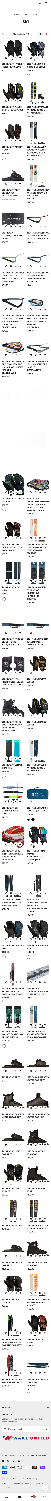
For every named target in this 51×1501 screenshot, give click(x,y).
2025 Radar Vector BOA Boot (37, 1264)
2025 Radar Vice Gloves (10, 1301)
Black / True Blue (3, 957)
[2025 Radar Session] (13, 1211)
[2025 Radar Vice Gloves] (13, 1285)
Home (16, 14)
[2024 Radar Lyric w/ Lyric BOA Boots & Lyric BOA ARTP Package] (38, 530)
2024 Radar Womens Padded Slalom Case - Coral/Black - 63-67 (13, 993)
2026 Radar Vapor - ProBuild (37, 1381)
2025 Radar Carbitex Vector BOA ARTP (38, 1078)
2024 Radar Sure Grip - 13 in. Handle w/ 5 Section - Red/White (12, 855)
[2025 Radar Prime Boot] (38, 1174)
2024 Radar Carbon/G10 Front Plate (12, 236)
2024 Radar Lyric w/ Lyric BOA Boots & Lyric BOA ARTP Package (37, 549)
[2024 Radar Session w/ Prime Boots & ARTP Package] (38, 751)
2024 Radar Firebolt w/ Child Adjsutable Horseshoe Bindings (13, 415)
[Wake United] (25, 3)
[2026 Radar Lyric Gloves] (38, 1325)
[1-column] (40, 34)
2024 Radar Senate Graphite (12, 766)
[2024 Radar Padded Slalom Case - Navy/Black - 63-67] (13, 625)
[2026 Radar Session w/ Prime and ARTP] (13, 1365)
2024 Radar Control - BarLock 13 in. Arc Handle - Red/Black (38, 236)
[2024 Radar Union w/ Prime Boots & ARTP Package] (13, 886)
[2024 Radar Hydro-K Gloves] (13, 484)
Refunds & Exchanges (30, 1479)
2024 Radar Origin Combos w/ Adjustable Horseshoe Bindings (36, 593)
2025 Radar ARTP (11, 1077)
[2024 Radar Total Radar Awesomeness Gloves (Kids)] (38, 837)
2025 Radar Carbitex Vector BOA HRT (38, 1116)
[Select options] (6, 57)
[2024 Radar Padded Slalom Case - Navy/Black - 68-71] (38, 625)
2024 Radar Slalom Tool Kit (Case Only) (38, 809)
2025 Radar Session (12, 1225)
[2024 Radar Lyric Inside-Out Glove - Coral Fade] (13, 530)
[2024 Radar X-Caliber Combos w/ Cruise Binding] (13, 1017)
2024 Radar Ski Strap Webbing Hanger (10, 811)
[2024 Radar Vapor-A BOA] (13, 931)
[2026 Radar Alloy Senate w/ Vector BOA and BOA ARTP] (13, 1325)
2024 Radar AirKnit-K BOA (12, 148)
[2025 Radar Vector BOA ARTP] (13, 1248)
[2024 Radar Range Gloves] (38, 708)
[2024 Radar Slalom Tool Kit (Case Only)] (38, 794)
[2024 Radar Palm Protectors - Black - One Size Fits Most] (13, 665)
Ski (26, 14)
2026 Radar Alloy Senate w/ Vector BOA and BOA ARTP (12, 1342)
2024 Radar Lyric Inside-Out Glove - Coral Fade (12, 547)
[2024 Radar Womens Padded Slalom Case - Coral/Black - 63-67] (13, 974)
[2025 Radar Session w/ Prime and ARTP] (38, 1211)
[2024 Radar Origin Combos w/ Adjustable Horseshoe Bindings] (38, 573)
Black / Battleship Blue (28, 607)
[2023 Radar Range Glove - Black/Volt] (13, 93)
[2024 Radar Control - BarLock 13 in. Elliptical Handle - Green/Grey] (13, 259)
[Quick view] (20, 57)
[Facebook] (3, 1461)
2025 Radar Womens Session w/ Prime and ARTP (38, 1302)
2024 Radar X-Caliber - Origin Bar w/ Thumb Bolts (37, 991)
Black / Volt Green (28, 733)
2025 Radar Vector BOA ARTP (12, 1264)
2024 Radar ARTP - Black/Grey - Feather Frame (11, 193)
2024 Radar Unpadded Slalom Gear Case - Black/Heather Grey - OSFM (38, 905)
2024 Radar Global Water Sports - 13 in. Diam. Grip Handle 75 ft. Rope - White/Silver (13, 461)
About (15, 1479)
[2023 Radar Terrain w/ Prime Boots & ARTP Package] (38, 93)
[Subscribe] (46, 1429)
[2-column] (46, 34)
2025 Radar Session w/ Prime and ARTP (37, 1227)
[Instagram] (8, 1461)
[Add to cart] (6, 183)
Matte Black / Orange (28, 467)
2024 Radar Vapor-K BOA (38, 947)
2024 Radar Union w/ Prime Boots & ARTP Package (11, 902)
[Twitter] (13, 1461)
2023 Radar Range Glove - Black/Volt (12, 108)
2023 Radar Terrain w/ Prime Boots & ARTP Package (37, 110)
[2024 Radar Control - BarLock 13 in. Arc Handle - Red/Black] (38, 219)
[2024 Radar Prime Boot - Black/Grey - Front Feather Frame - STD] (13, 708)
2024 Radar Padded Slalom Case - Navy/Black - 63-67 (12, 642)
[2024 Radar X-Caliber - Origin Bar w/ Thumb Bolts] (38, 974)
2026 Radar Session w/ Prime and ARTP (12, 1381)
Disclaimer (6, 1488)
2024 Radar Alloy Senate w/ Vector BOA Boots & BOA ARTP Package (36, 151)
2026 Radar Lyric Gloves (36, 1341)
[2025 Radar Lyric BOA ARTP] (13, 1137)
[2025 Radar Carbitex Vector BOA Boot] (13, 1100)
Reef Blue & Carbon (3, 776)
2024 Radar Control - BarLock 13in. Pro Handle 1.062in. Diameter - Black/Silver (13, 321)
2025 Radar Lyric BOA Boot (36, 1153)
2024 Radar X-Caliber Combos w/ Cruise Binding (12, 1034)
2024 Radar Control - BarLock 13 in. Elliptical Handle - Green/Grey (13, 277)
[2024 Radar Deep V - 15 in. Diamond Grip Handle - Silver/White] (38, 347)
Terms (38, 1483)
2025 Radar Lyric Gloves (11, 1190)
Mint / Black (3, 1046)
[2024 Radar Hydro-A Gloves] (38, 441)
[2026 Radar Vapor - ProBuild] (38, 1365)
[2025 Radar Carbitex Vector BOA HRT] (38, 1100)
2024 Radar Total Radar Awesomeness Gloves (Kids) (36, 855)
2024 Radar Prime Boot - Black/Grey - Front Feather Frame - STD (12, 726)
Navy (28, 819)
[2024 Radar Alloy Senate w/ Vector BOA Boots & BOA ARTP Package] (38, 133)
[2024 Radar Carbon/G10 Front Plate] (13, 219)
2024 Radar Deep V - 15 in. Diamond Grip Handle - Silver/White (37, 365)
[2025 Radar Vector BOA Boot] (38, 1248)
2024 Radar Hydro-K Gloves (13, 500)
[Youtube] (19, 1461)
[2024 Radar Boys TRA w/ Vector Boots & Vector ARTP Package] (38, 176)
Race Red (33, 1391)
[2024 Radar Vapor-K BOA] (38, 931)
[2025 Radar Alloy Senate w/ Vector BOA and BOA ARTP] (38, 1017)
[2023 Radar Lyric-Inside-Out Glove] (38, 50)
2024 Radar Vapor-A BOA (13, 947)
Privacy (27, 1483)
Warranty (17, 1483)
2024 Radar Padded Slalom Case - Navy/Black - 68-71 (37, 642)
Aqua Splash (28, 868)
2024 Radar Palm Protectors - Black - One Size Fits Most (12, 682)
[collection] (19, 1497)
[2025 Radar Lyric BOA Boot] (38, 1137)
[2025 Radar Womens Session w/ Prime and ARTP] (38, 1285)
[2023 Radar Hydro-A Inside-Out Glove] (13, 50)
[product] (6, 1497)
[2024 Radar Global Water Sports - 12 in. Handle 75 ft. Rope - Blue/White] (38, 396)
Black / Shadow (28, 957)
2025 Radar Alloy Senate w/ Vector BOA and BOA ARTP (36, 1034)
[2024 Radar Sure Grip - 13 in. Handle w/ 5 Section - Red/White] (13, 837)
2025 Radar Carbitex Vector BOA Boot (13, 1116)
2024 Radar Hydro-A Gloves (38, 457)
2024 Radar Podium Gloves (37, 680)
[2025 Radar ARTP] (13, 1063)
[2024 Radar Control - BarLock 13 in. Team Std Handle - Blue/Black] (38, 259)
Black (33, 819)
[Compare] (15, 57)
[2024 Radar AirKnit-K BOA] (13, 133)
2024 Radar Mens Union (11, 589)
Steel (28, 1391)
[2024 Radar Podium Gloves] (38, 665)
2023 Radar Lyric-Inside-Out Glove (36, 65)
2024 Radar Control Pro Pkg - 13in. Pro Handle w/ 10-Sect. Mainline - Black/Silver (13, 367)
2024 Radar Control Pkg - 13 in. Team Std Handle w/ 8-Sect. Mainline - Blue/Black (38, 321)
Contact (5, 1479)
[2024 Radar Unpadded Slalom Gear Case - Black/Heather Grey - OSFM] (38, 886)
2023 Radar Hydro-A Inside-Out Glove (13, 65)
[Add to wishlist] (11, 57)
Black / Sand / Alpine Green (3, 599)
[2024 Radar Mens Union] (13, 573)
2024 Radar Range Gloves (36, 723)
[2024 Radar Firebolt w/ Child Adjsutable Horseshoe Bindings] (13, 396)
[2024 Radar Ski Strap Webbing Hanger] (13, 794)
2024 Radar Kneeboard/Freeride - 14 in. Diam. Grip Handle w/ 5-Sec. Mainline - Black (38, 504)
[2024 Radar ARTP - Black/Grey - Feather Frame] (13, 176)
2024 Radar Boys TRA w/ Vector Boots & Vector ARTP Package (38, 194)
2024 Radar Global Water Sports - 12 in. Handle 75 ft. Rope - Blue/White (37, 414)
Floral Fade (28, 75)
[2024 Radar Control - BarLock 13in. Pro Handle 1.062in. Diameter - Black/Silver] (13, 301)
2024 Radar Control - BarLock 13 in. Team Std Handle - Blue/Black (38, 277)
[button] (46, 3)
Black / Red (3, 158)
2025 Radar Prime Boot (36, 1190)
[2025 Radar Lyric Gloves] (13, 1174)
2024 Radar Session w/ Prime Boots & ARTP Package (37, 768)
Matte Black (3, 510)
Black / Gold (28, 690)
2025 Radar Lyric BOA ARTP (11, 1153)
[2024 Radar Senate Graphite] (13, 751)
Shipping (5, 1483)
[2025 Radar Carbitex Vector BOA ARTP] (38, 1063)
